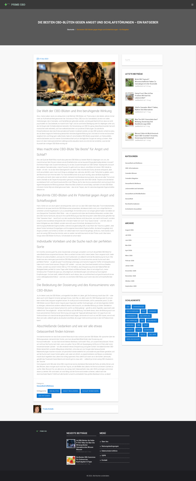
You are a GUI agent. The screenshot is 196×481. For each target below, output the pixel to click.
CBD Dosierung (132, 311)
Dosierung (148, 330)
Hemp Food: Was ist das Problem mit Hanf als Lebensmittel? (144, 95)
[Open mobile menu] (192, 4)
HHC (143, 311)
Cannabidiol (131, 316)
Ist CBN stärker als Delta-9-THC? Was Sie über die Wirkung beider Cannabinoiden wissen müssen (85, 445)
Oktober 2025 (129, 281)
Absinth (129, 330)
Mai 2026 (128, 245)
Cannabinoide (138, 307)
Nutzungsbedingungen (110, 446)
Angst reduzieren (70, 391)
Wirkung (130, 325)
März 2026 (128, 255)
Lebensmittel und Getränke (134, 188)
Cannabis (152, 311)
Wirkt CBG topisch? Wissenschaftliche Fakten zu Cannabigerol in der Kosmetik (146, 81)
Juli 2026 (128, 235)
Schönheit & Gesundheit (133, 209)
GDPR (104, 455)
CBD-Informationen (131, 168)
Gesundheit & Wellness (45, 386)
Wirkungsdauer (133, 339)
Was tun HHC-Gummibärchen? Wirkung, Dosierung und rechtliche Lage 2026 (146, 121)
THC (142, 320)
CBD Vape (152, 334)
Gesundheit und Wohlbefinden (135, 194)
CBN (138, 325)
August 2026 (129, 230)
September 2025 (130, 286)
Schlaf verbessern (90, 391)
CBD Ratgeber (44, 396)
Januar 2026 (129, 266)
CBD (128, 307)
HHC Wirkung (131, 320)
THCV (139, 330)
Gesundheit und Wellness (133, 163)
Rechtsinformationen (132, 204)
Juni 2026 (128, 240)
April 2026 (128, 250)
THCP (146, 325)
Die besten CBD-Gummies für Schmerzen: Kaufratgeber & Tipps (85, 459)
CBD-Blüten (54, 391)
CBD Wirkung (145, 316)
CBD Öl (143, 334)
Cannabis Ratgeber (131, 178)
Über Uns (105, 441)
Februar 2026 (129, 260)
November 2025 (130, 276)
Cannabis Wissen (131, 173)
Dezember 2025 (130, 271)
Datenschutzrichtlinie (109, 451)
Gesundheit (129, 199)
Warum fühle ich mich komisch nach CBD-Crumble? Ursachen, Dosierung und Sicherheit (146, 136)
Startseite (70, 29)
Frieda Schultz (48, 409)
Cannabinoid (131, 334)
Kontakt (104, 460)
